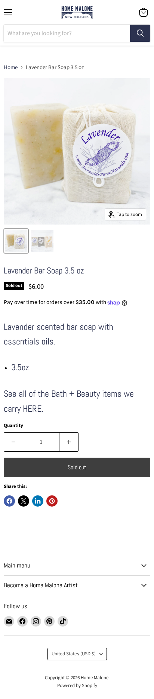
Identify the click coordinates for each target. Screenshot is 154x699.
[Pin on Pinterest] (52, 501)
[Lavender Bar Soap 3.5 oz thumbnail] (16, 241)
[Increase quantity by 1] (68, 442)
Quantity (13, 426)
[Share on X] (23, 501)
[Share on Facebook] (9, 501)
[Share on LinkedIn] (37, 501)
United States (74, 653)
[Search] (140, 33)
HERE (32, 408)
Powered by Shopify (77, 685)
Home (11, 67)
